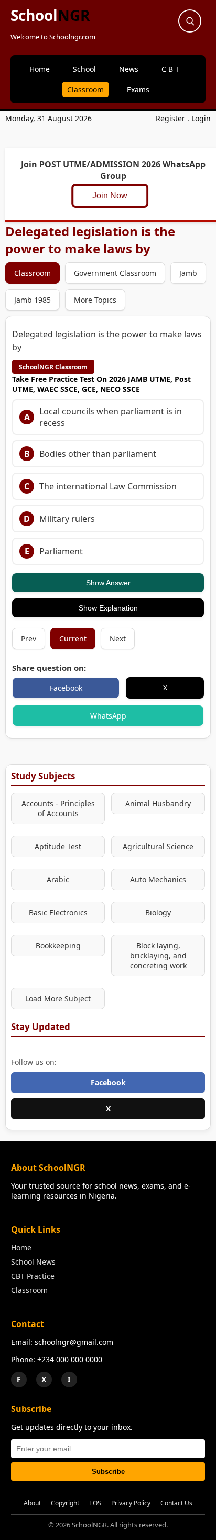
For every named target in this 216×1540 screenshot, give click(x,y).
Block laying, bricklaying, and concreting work (158, 955)
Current (73, 639)
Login (201, 118)
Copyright (65, 1503)
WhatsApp (108, 716)
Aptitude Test (58, 846)
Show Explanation (108, 608)
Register (170, 118)
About (32, 1503)
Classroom (85, 89)
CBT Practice (33, 1276)
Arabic (58, 879)
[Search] (189, 21)
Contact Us (176, 1503)
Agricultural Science (158, 846)
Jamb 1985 (32, 300)
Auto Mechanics (158, 879)
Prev (28, 639)
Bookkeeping (58, 945)
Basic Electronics (58, 912)
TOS (95, 1503)
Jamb (188, 273)
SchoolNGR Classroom (53, 366)
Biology (158, 912)
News (128, 69)
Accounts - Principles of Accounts (58, 808)
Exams (138, 89)
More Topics (95, 300)
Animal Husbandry (158, 803)
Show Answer (108, 583)
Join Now (113, 195)
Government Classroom (115, 273)
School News (33, 1262)
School (50, 15)
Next (118, 639)
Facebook (66, 688)
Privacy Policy (130, 1503)
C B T (170, 69)
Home (39, 69)
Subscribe (108, 1471)
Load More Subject (58, 998)
